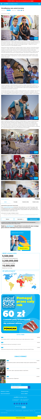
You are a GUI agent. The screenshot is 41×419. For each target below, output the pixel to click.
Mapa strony (31, 410)
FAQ (34, 410)
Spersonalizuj (20, 219)
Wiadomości (8, 10)
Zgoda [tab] (5, 201)
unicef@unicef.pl (25, 400)
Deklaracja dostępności (18, 410)
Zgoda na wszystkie (33, 219)
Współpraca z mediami (5, 391)
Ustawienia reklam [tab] (25, 201)
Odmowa (7, 219)
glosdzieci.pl (10, 226)
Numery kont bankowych (5, 393)
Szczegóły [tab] (15, 201)
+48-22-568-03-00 (26, 399)
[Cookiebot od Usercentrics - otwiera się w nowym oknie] (35, 199)
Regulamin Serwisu (26, 410)
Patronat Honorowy (24, 391)
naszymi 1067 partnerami (8, 207)
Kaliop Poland (38, 412)
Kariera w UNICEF (24, 393)
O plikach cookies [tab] (35, 201)
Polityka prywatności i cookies (10, 410)
